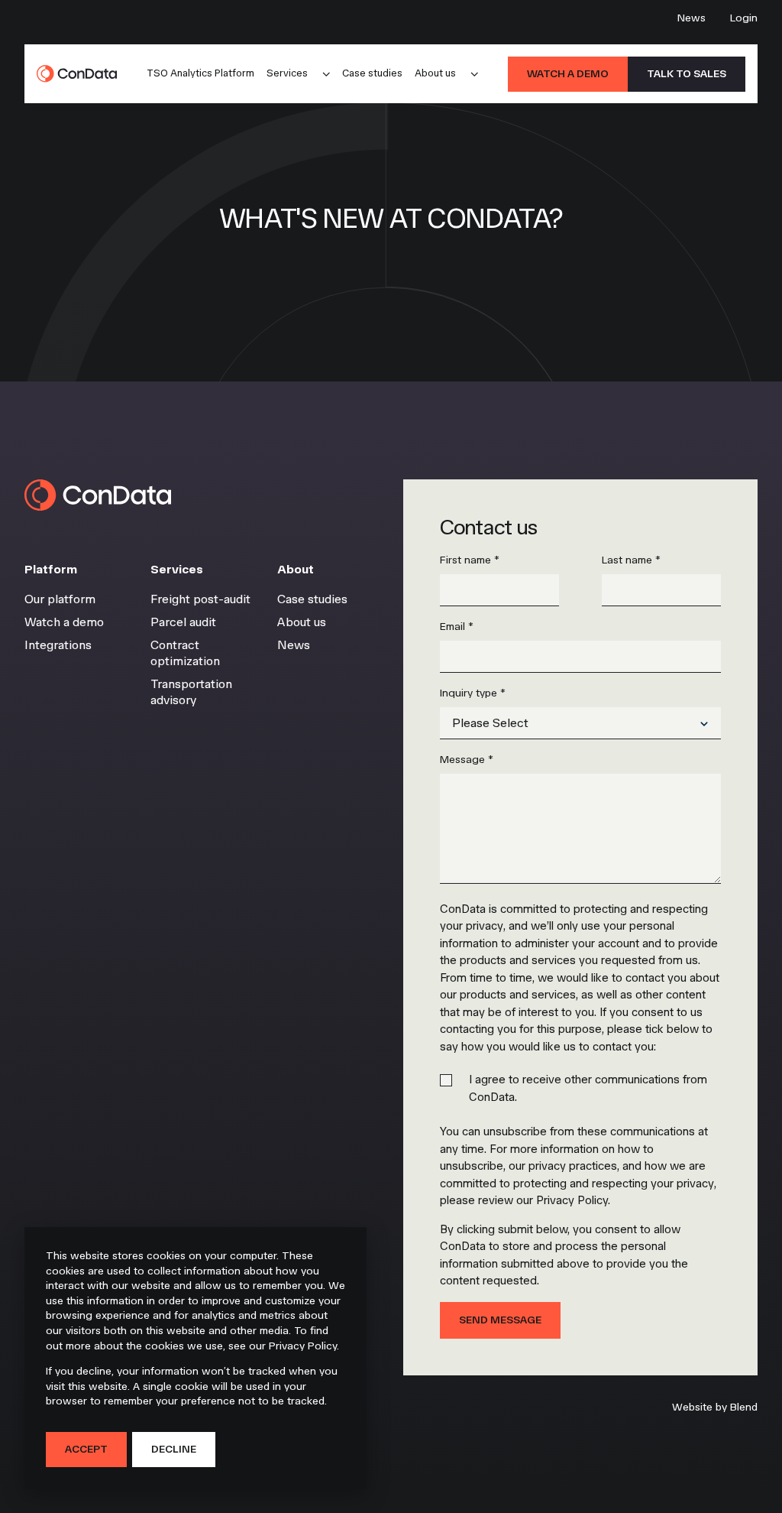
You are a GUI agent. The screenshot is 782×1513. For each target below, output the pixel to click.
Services (287, 73)
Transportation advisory (191, 692)
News (691, 17)
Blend (744, 1407)
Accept (86, 1449)
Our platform (59, 599)
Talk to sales (686, 73)
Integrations (58, 645)
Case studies (372, 73)
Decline (173, 1449)
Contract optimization (185, 653)
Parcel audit (183, 622)
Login (744, 17)
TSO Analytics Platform (200, 73)
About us (435, 73)
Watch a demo (568, 73)
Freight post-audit (200, 599)
